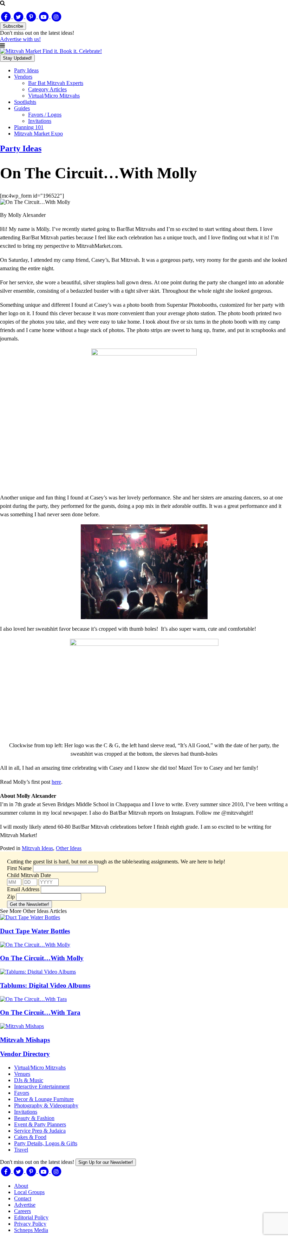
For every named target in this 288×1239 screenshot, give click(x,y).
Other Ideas (68, 848)
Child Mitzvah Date (29, 875)
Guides (22, 108)
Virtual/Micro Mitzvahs (54, 96)
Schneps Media (31, 1230)
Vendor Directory (25, 1054)
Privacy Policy (30, 1224)
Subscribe (13, 26)
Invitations (39, 121)
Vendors (23, 77)
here (56, 782)
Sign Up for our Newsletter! (105, 1162)
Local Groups (29, 1192)
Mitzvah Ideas (37, 848)
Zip (11, 897)
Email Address (23, 889)
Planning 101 (29, 127)
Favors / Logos (44, 115)
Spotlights (25, 102)
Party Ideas (26, 70)
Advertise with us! (20, 39)
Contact (22, 1198)
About (21, 1186)
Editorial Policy (31, 1217)
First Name (19, 868)
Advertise (24, 1205)
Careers (22, 1211)
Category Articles (47, 89)
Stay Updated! (17, 58)
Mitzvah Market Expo (38, 134)
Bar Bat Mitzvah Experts (55, 83)
